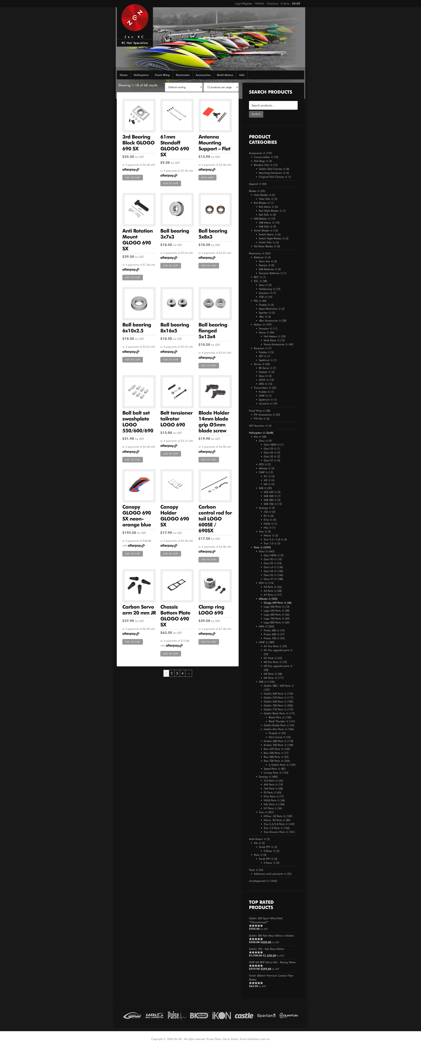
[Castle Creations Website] (244, 1015)
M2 (265, 480)
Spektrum (264, 360)
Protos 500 (270, 634)
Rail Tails (264, 214)
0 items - (290, 3)
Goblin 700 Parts (273, 705)
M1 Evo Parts (271, 646)
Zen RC (134, 37)
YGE (261, 296)
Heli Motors (270, 336)
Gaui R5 (268, 559)
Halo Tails (264, 198)
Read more (207, 177)
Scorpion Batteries (269, 273)
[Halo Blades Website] (154, 1015)
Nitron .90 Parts (273, 820)
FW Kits (258, 418)
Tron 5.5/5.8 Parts (274, 824)
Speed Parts (270, 768)
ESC (256, 281)
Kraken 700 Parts (273, 745)
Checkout (272, 3)
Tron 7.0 (268, 543)
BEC (256, 277)
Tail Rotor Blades (263, 246)
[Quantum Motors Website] (288, 1015)
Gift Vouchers (256, 425)
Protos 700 (270, 638)
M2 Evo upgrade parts (276, 666)
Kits (256, 436)
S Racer (268, 850)
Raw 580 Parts (272, 756)
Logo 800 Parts (272, 622)
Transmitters (261, 387)
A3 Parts (268, 586)
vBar (261, 316)
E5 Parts (268, 792)
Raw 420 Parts (272, 749)
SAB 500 (268, 496)
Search (256, 114)
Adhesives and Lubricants (268, 873)
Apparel (253, 183)
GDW (262, 379)
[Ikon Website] (221, 1015)
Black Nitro (275, 717)
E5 (265, 515)
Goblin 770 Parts (273, 709)
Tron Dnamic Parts (274, 832)
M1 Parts (269, 658)
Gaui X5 (268, 456)
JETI (261, 356)
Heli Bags (259, 161)
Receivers (259, 348)
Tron (261, 531)
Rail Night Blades (269, 210)
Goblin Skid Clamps (270, 168)
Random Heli (261, 165)
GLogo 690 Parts (273, 602)
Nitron (267, 535)
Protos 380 (270, 630)
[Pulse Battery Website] (177, 1015)
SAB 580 (268, 500)
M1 (265, 476)
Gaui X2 (268, 563)
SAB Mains (265, 222)
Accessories (255, 153)
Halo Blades (261, 194)
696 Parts (269, 784)
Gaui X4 (268, 452)
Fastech (263, 372)
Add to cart (132, 177)
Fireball (273, 733)
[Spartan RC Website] (266, 1015)
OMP (262, 395)
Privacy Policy (213, 1039)
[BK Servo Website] (199, 1015)
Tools (252, 869)
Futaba (263, 304)
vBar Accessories (268, 320)
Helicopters (255, 432)
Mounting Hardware (270, 172)
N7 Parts (268, 808)
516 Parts (269, 780)
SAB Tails (264, 226)
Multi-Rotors (256, 839)
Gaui (262, 285)
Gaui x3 (268, 567)
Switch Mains (266, 234)
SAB (261, 488)
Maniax (263, 265)
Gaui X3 (268, 448)
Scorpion (264, 292)
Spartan (263, 312)
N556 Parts (270, 800)
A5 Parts (268, 590)
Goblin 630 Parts (273, 701)
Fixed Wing (255, 410)
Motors (258, 324)
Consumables (262, 157)
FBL (256, 300)
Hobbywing (265, 289)
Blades (253, 191)
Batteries (259, 257)
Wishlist (259, 3)
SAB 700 (268, 503)
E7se (266, 519)
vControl (264, 403)
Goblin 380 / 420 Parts (277, 685)
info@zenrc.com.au (258, 1039)
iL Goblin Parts (277, 764)
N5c (266, 527)
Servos (257, 364)
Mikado (263, 468)
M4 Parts (269, 677)
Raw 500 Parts (272, 752)
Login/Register (243, 3)
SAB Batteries (266, 269)
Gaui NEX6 (270, 444)
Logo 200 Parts (272, 606)
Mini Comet (275, 737)
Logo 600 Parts (272, 614)
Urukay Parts (271, 772)
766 (266, 511)
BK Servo (264, 368)
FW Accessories (263, 414)
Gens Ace (264, 261)
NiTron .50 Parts (273, 816)
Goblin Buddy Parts (275, 725)
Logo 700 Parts (272, 618)
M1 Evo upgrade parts (276, 650)
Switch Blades (261, 230)
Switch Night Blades (270, 238)
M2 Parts (269, 673)
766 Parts (269, 788)
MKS (261, 383)
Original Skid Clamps (271, 176)
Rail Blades (260, 202)
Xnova (262, 332)
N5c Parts (269, 804)
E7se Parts (269, 796)
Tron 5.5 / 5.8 (272, 539)
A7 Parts (268, 594)
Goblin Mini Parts (274, 729)
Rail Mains (265, 206)
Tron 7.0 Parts (272, 828)
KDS (261, 464)
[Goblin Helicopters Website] (132, 1015)
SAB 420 (268, 492)
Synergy (263, 507)
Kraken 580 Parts (273, 741)
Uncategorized (257, 880)
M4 (265, 484)
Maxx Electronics (268, 308)
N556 (267, 523)
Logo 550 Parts (272, 610)
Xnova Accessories (274, 344)
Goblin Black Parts (274, 713)
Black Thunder (277, 721)
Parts (256, 547)
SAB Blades (260, 218)
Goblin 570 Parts (273, 697)
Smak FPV (264, 847)
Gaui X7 (268, 460)
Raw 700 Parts (272, 760)
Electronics (255, 253)
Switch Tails (265, 242)
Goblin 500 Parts (273, 693)
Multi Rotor (270, 340)
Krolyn (234, 1039)
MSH (261, 626)
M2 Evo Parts (271, 662)
